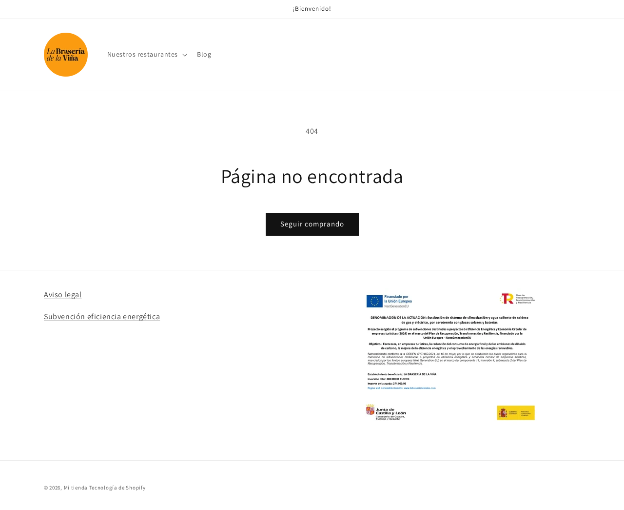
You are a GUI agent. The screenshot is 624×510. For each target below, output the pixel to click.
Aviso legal (63, 294)
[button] (146, 54)
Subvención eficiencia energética (102, 316)
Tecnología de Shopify (117, 487)
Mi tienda (76, 487)
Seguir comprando (312, 223)
